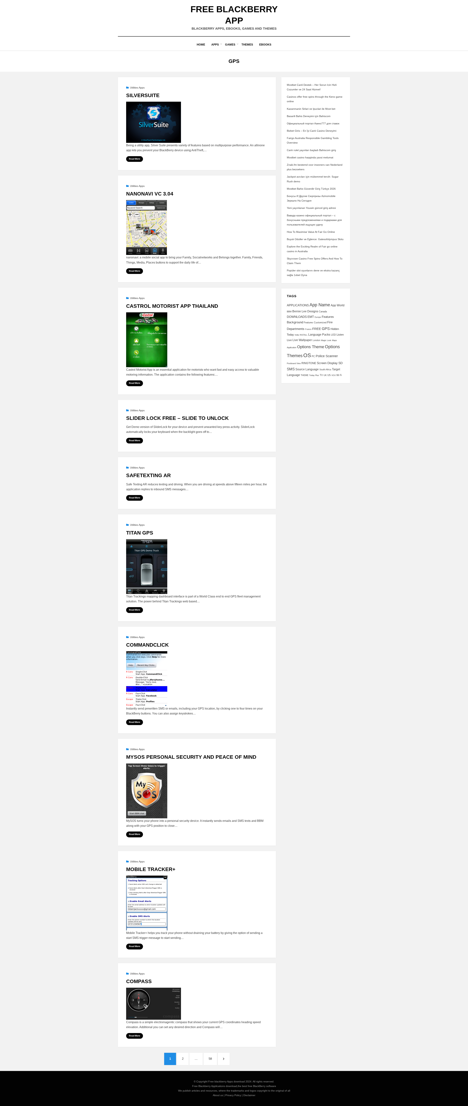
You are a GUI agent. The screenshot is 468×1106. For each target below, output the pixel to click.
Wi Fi (339, 375)
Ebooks (265, 44)
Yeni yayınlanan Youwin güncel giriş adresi (311, 207)
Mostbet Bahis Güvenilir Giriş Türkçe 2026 (311, 188)
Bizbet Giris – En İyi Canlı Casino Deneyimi (311, 130)
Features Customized (315, 322)
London (316, 340)
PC (313, 356)
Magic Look (326, 340)
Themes (247, 44)
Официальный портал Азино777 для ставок (313, 123)
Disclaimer (249, 1095)
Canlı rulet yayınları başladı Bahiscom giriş (311, 150)
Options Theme (310, 347)
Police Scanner (327, 356)
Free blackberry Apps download (226, 1081)
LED (333, 334)
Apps (215, 44)
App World (337, 305)
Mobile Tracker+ (150, 869)
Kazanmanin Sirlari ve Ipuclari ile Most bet (311, 108)
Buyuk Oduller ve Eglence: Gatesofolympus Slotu (315, 239)
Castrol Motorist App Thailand (172, 306)
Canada (323, 311)
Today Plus (314, 375)
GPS (326, 328)
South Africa (325, 369)
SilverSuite (143, 95)
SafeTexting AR (148, 475)
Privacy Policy (233, 1095)
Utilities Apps (137, 87)
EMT (310, 316)
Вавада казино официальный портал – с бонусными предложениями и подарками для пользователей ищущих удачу (314, 220)
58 (212, 1058)
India (297, 335)
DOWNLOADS (297, 317)
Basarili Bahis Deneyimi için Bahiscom (309, 116)
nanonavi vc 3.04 (149, 194)
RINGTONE (308, 363)
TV (321, 375)
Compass (139, 981)
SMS (291, 369)
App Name (320, 304)
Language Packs (319, 334)
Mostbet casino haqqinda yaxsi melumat (310, 157)
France (308, 329)
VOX (333, 375)
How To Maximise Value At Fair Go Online (311, 231)
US (329, 375)
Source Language (307, 369)
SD (340, 363)
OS (307, 355)
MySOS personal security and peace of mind (191, 757)
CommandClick (147, 645)
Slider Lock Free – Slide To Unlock (177, 418)
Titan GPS (139, 533)
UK (325, 375)
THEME (304, 375)
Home (201, 44)
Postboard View (294, 363)
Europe (318, 317)
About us (218, 1095)
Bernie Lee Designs (305, 311)
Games (230, 44)
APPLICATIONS (298, 305)
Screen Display (327, 363)
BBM (289, 311)
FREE (316, 329)
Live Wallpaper (302, 340)
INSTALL (303, 335)
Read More (134, 159)
